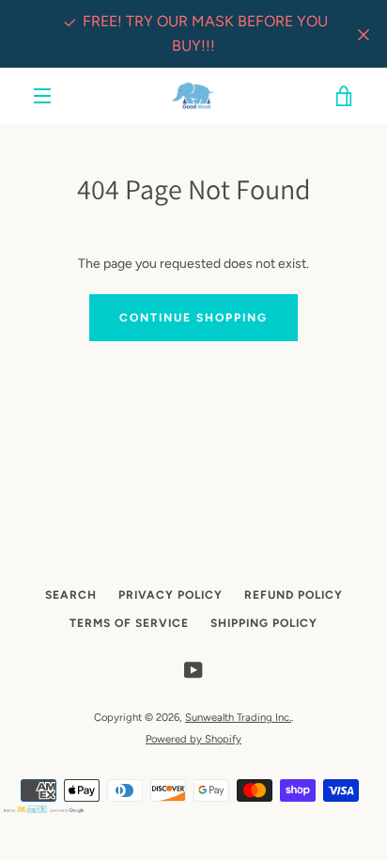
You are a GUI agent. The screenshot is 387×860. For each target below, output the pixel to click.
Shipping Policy (263, 623)
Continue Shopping (193, 317)
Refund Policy (293, 595)
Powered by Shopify (193, 738)
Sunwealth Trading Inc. (238, 717)
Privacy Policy (170, 595)
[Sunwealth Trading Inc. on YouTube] (193, 669)
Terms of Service (129, 623)
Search (71, 595)
